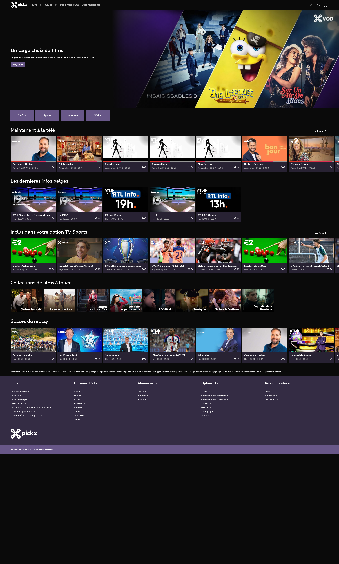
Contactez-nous (19, 392)
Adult (204, 415)
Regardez (18, 65)
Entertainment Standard (213, 400)
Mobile (141, 400)
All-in (204, 392)
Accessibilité (17, 404)
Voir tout (319, 131)
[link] (33, 154)
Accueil (78, 392)
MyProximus (271, 396)
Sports (77, 411)
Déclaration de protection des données (30, 408)
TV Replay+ (207, 411)
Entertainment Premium (213, 396)
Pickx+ (205, 408)
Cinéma (78, 408)
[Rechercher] (311, 4)
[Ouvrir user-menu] (325, 4)
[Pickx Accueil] (24, 433)
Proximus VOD (81, 404)
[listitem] (26, 300)
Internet (142, 396)
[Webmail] (318, 4)
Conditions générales (22, 411)
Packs (141, 392)
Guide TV (78, 400)
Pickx (268, 392)
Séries (77, 419)
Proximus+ (270, 400)
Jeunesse (79, 415)
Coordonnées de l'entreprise (25, 415)
